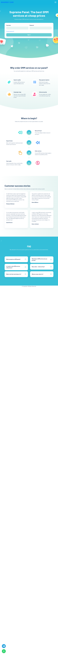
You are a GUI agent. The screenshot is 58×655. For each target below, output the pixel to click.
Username (8, 25)
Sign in (29, 34)
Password (32, 25)
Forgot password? (10, 31)
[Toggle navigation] (55, 2)
